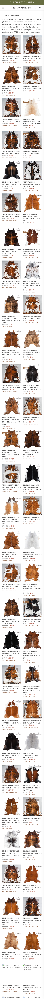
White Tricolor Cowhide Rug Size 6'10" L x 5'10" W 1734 (32, 184)
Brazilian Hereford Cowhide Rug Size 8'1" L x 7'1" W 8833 (32, 987)
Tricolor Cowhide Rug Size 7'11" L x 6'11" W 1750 (32, 57)
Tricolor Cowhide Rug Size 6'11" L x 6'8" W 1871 (32, 620)
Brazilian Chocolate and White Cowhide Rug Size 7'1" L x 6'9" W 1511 (10, 921)
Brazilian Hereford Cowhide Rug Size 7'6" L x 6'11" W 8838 (32, 888)
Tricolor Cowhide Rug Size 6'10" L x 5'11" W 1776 (11, 486)
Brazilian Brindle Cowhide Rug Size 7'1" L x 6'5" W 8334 (11, 955)
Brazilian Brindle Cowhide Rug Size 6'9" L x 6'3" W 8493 (32, 453)
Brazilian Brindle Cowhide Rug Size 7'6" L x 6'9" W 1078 (11, 621)
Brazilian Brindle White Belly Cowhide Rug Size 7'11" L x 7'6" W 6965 (11, 421)
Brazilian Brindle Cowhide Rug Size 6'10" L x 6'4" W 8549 (11, 554)
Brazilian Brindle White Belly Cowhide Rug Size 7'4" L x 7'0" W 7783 (11, 454)
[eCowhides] (22, 8)
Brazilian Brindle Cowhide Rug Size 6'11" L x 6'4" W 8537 (32, 853)
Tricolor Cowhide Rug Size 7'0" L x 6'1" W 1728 (11, 586)
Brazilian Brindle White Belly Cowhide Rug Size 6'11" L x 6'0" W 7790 (11, 319)
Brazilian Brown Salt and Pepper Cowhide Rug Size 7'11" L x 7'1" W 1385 (31, 285)
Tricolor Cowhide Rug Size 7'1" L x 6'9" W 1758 (11, 57)
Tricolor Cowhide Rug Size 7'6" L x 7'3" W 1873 (32, 519)
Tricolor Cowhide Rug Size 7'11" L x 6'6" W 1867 (32, 722)
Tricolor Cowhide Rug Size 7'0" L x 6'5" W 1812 (32, 317)
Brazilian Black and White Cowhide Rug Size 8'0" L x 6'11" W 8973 (32, 387)
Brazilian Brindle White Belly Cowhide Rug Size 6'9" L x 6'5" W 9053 (31, 218)
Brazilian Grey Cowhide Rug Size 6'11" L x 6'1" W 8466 (32, 554)
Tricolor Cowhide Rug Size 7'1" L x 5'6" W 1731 (11, 153)
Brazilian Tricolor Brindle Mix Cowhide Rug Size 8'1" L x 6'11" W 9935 (11, 821)
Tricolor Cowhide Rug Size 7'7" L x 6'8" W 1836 (11, 386)
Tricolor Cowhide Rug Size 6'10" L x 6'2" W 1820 (32, 88)
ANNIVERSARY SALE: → (22, 2)
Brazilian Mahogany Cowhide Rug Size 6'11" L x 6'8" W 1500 (11, 184)
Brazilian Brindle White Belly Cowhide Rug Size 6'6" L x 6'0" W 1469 (11, 354)
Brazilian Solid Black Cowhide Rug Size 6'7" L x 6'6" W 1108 (11, 755)
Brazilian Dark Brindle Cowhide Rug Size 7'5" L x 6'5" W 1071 (11, 251)
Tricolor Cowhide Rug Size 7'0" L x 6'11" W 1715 (11, 787)
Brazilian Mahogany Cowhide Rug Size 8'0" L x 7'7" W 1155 (32, 788)
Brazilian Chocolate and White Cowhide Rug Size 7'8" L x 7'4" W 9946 (31, 689)
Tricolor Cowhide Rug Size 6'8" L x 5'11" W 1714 (11, 887)
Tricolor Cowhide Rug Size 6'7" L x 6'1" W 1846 (32, 419)
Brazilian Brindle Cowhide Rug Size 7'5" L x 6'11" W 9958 (32, 955)
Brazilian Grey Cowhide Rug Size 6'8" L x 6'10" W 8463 (32, 755)
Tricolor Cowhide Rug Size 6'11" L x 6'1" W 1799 (32, 819)
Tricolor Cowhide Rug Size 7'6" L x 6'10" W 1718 (11, 120)
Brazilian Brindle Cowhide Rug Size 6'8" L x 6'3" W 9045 (32, 353)
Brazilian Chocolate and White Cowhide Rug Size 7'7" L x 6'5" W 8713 (10, 521)
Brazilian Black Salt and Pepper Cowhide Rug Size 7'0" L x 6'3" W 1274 (11, 854)
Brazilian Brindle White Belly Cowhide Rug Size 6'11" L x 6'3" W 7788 (32, 588)
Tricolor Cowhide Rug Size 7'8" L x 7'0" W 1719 (11, 687)
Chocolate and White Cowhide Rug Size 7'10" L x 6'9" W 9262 (32, 251)
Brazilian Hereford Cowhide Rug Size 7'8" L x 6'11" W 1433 (11, 723)
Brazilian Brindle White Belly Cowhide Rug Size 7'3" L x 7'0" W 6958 (31, 655)
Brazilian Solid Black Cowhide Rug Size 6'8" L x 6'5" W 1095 (11, 654)
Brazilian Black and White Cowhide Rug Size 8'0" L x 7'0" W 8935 (32, 487)
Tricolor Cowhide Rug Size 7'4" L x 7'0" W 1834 (32, 153)
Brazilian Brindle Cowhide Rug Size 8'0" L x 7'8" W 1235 (11, 89)
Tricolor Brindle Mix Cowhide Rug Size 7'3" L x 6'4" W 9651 (32, 920)
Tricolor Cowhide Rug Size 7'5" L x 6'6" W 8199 (11, 986)
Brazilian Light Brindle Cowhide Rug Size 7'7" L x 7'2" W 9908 (32, 121)
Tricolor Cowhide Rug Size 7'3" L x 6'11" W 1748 (11, 283)
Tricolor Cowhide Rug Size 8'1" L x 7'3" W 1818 (11, 216)
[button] (2, 7)
